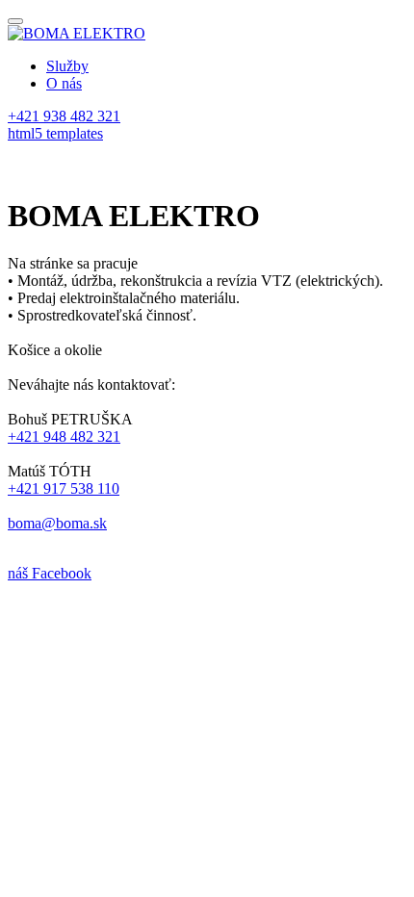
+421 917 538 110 (63, 488)
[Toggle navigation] (15, 21)
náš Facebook (49, 573)
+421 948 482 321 (64, 436)
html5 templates (55, 133)
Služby (67, 66)
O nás (64, 83)
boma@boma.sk (57, 523)
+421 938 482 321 (64, 116)
